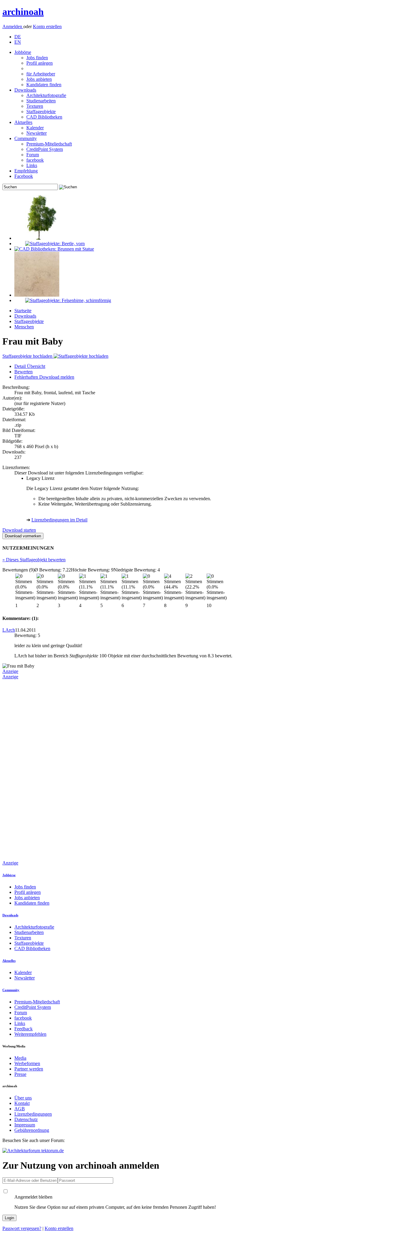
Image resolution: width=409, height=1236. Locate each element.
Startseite (22, 310)
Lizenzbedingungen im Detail (59, 519)
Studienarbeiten (41, 100)
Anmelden (12, 26)
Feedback (23, 1028)
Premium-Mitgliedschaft (49, 143)
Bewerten (23, 371)
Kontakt (22, 1103)
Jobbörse (22, 52)
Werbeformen (27, 1063)
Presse (20, 1074)
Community (25, 138)
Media (20, 1058)
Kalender (35, 127)
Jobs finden (37, 57)
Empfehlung (26, 170)
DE (17, 36)
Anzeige (10, 671)
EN (17, 42)
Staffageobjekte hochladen (28, 356)
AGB (19, 1108)
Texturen (34, 106)
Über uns (23, 1097)
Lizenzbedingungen (33, 1114)
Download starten (19, 530)
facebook (35, 160)
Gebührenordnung (31, 1130)
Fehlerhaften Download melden (44, 377)
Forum (32, 154)
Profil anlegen (39, 63)
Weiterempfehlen (30, 1034)
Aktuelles (23, 122)
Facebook (23, 176)
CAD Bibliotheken (44, 116)
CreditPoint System (44, 149)
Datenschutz (26, 1119)
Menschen (24, 326)
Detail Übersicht (29, 366)
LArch (8, 630)
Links (31, 165)
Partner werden (28, 1068)
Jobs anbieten (39, 79)
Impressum (24, 1124)
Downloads (25, 89)
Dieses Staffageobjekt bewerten (34, 559)
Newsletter (36, 133)
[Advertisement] (26, 769)
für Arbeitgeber (40, 73)
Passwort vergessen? (21, 1228)
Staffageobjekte (41, 111)
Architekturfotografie (46, 95)
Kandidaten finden (43, 84)
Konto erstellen (47, 26)
